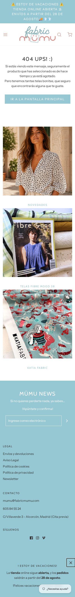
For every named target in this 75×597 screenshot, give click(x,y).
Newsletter (10, 479)
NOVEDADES (37, 205)
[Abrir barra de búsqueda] (59, 34)
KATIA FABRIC (37, 368)
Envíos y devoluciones (18, 454)
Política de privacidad (18, 472)
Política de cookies (16, 466)
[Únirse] (67, 420)
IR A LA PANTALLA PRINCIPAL (38, 99)
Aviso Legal (11, 460)
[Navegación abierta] (5, 34)
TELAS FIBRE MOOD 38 (37, 286)
